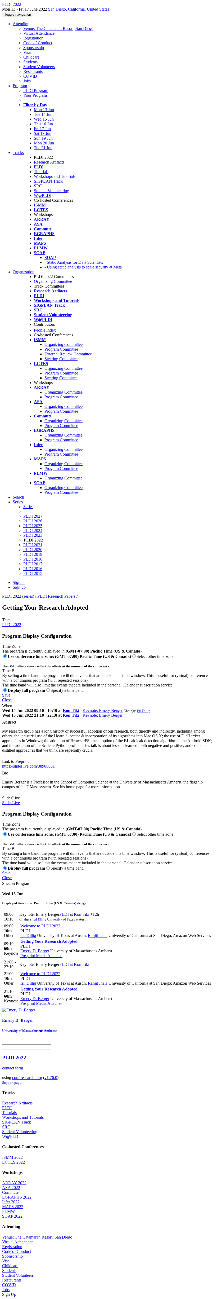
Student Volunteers (39, 66)
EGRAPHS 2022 (16, 1197)
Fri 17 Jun (42, 128)
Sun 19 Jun (43, 138)
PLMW (8, 1211)
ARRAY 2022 (14, 1183)
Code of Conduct (37, 43)
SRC (38, 186)
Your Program (35, 95)
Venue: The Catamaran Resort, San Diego (58, 28)
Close (7, 700)
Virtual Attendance (39, 33)
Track (7, 620)
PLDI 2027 (32, 516)
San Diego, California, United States (78, 9)
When (7, 705)
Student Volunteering (51, 190)
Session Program (16, 883)
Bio (5, 773)
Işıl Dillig (144, 711)
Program (20, 85)
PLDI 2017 (32, 564)
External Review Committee (68, 354)
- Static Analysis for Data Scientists (73, 262)
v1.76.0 (50, 1077)
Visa (27, 52)
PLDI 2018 (32, 559)
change (81, 903)
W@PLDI (42, 195)
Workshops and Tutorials (54, 176)
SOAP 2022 (12, 1216)
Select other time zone (155, 656)
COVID (30, 76)
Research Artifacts (49, 162)
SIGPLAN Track (48, 181)
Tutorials (41, 171)
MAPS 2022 (12, 1206)
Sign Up (9, 1294)
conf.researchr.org (27, 1077)
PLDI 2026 (32, 521)
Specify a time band (67, 690)
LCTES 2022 (13, 1162)
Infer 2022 (11, 1202)
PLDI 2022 (11, 596)
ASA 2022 (11, 1187)
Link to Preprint (15, 761)
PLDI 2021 (32, 545)
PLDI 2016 (32, 568)
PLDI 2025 (32, 525)
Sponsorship (33, 47)
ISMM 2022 (12, 1157)
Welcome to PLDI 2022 (40, 926)
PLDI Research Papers (56, 596)
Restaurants (33, 71)
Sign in (19, 582)
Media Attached (48, 955)
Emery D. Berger (34, 951)
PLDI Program (35, 90)
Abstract (9, 722)
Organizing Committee (53, 281)
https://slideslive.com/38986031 (28, 766)
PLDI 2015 (32, 573)
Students (30, 62)
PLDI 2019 (32, 554)
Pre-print (27, 955)
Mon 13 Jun (44, 109)
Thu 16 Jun (43, 124)
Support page (11, 1083)
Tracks (18, 152)
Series (28, 506)
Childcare (31, 57)
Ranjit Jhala (97, 935)
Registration (33, 38)
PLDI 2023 (32, 535)
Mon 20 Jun (44, 143)
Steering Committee (61, 358)
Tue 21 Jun (43, 148)
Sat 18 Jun (42, 133)
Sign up (19, 587)
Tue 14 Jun (43, 114)
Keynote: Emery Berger (103, 710)
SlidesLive (11, 798)
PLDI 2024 (32, 530)
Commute (10, 1192)
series (28, 596)
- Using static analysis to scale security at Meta (83, 267)
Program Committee (61, 349)
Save (6, 695)
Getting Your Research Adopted (49, 941)
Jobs (27, 81)
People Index (45, 330)
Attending (21, 23)
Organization (23, 272)
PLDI (38, 167)
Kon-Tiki (71, 710)
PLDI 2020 (32, 549)
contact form (12, 1068)
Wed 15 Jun (44, 119)
